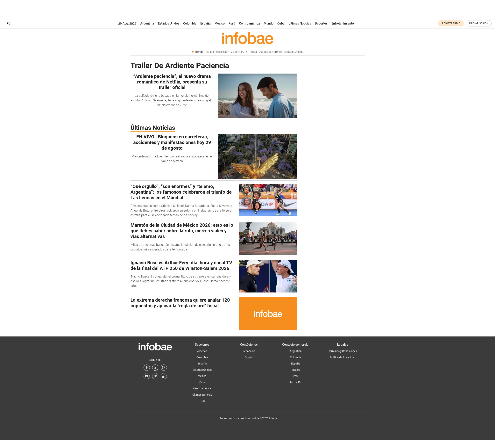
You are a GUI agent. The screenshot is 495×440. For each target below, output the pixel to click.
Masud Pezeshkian (217, 51)
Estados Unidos (168, 23)
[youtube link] (147, 376)
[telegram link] (155, 376)
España (205, 23)
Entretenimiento (342, 23)
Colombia (189, 23)
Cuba (281, 23)
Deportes (321, 23)
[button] (7, 23)
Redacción (249, 351)
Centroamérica (249, 23)
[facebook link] (147, 367)
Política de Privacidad (343, 357)
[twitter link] (155, 367)
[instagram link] (164, 367)
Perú (232, 23)
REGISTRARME (451, 23)
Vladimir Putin (239, 51)
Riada (253, 51)
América (202, 351)
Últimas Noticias (299, 23)
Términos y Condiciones (343, 351)
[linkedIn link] (164, 376)
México (220, 23)
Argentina (147, 23)
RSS (202, 400)
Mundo (268, 23)
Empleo (248, 357)
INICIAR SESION (479, 23)
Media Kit (295, 382)
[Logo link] (248, 38)
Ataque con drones (270, 51)
